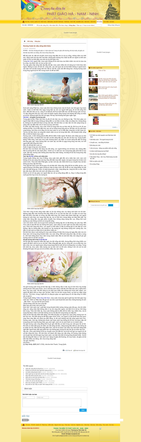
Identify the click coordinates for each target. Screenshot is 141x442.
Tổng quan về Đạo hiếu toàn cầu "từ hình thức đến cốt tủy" (107, 104)
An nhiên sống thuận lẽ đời (33, 372)
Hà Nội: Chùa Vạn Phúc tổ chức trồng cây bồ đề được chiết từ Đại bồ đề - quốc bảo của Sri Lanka (107, 80)
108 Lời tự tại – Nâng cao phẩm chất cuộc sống (103, 148)
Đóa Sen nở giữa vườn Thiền (34, 382)
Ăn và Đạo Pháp (94, 164)
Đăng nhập (111, 25)
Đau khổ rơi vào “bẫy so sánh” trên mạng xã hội (39, 384)
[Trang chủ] (22, 22)
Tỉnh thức (26, 117)
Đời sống (30, 41)
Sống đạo (72, 25)
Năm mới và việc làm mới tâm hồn (35, 377)
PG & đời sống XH (42, 25)
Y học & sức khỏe (88, 25)
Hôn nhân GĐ (53, 25)
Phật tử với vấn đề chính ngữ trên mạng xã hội (39, 370)
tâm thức (30, 61)
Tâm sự (79, 25)
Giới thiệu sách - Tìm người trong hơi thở (101, 139)
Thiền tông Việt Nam (43, 298)
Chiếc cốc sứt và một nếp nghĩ (34, 381)
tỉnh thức (31, 156)
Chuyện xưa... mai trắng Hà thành (99, 142)
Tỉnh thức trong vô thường (33, 379)
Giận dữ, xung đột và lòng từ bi (34, 368)
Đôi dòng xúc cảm (95, 145)
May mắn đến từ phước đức (33, 375)
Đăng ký (117, 25)
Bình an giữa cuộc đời (96, 161)
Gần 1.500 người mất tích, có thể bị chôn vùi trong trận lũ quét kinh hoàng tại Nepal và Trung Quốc (108, 97)
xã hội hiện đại (43, 239)
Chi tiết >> (114, 127)
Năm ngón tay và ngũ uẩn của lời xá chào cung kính (40, 374)
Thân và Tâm (102, 70)
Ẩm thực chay (63, 25)
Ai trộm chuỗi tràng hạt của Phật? (99, 151)
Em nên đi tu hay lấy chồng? (98, 154)
